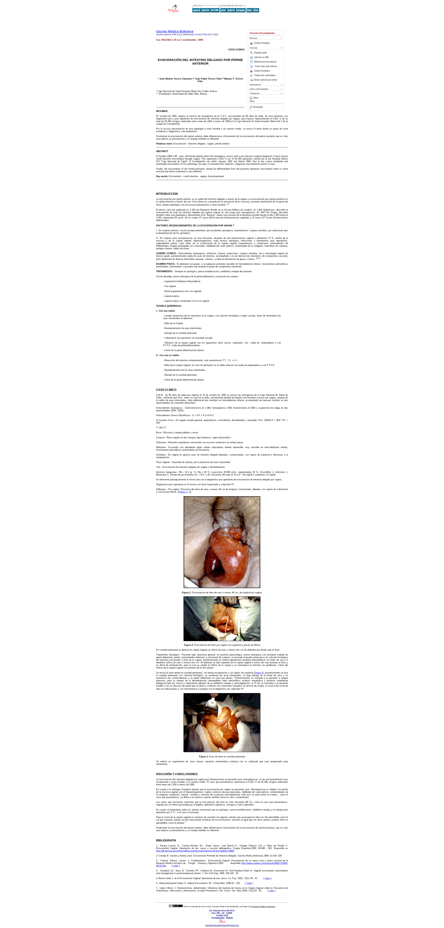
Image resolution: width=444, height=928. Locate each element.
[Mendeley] (251, 98)
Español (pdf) (260, 53)
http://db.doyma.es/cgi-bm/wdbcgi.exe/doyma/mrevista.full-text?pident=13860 (195, 851)
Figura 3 (259, 672)
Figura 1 (182, 492)
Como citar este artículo (266, 66)
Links (175, 865)
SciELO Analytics (262, 43)
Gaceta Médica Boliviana (174, 31)
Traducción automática (265, 75)
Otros (255, 98)
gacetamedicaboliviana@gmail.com (222, 925)
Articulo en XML (261, 57)
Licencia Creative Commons (263, 906)
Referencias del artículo (265, 62)
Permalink (258, 107)
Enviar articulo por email (265, 80)
